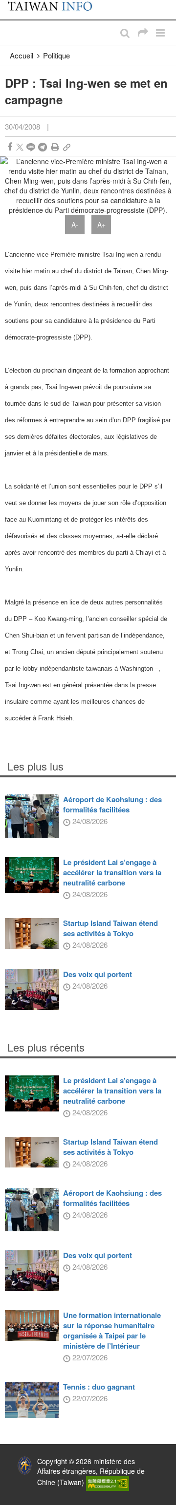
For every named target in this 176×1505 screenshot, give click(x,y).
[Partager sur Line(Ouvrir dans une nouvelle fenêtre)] (31, 147)
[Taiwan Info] (55, 9)
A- (74, 224)
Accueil (21, 55)
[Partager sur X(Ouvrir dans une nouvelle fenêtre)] (20, 147)
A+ (101, 224)
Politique (56, 55)
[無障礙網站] (107, 1482)
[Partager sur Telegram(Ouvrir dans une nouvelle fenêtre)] (42, 147)
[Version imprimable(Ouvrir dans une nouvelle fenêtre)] (55, 147)
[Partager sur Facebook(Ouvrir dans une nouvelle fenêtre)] (10, 147)
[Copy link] (67, 147)
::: (10, 5)
